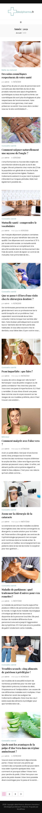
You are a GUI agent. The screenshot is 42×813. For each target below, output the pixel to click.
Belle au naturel (9, 70)
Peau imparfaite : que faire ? (17, 371)
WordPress (21, 809)
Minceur (5, 437)
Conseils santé (9, 146)
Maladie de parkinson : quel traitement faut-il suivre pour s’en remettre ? (21, 593)
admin (7, 82)
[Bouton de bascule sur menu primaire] (21, 22)
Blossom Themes (21, 807)
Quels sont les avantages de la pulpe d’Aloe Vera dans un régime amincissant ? (20, 748)
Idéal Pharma (19, 804)
